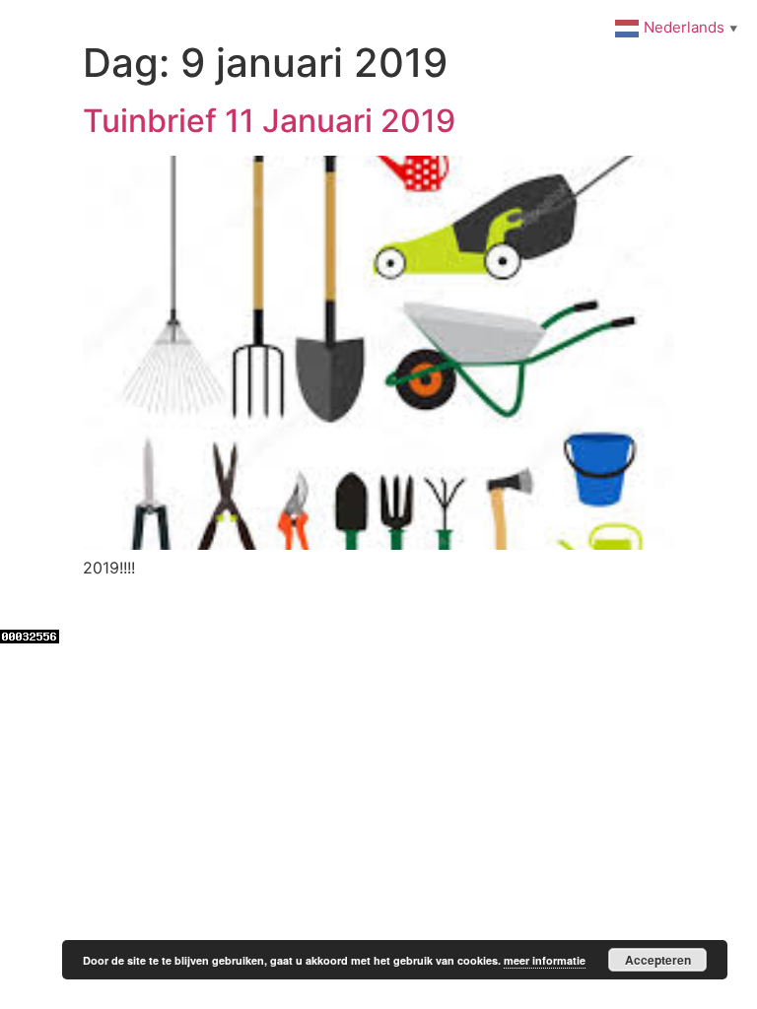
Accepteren (658, 960)
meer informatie (544, 960)
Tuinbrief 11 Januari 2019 (269, 120)
